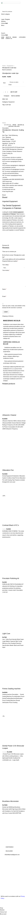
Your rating (5, 264)
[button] (4, 436)
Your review (6, 270)
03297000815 (9, 847)
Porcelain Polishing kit (10, 578)
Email (4, 296)
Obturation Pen (8, 470)
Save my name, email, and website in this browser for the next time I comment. (13, 306)
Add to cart (13, 92)
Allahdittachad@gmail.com (12, 854)
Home (4, 65)
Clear (10, 84)
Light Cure (6, 634)
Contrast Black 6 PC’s (10, 525)
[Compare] (4, 412)
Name (4, 289)
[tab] (7, 125)
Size (4, 83)
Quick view (4, 440)
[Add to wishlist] (4, 432)
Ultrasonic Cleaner (9, 415)
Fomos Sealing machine (11, 689)
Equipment (10, 65)
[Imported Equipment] (8, 114)
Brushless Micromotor (10, 801)
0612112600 (9, 851)
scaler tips (8, 104)
